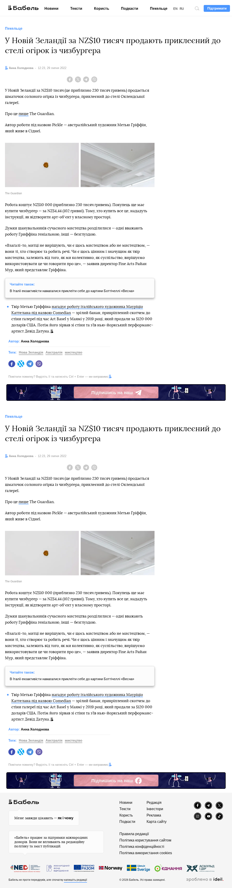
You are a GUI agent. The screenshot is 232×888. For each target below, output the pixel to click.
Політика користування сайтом (145, 840)
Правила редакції (134, 834)
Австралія (54, 352)
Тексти (76, 8)
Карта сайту (157, 822)
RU (182, 8)
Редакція (154, 802)
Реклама (154, 815)
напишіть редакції (75, 879)
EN (175, 8)
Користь (101, 8)
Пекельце (158, 8)
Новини (51, 8)
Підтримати (217, 8)
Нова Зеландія (31, 352)
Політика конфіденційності (141, 847)
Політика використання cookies (145, 853)
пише (24, 114)
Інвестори (155, 809)
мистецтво (73, 352)
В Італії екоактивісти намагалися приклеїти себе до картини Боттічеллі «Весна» (72, 291)
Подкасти (129, 8)
